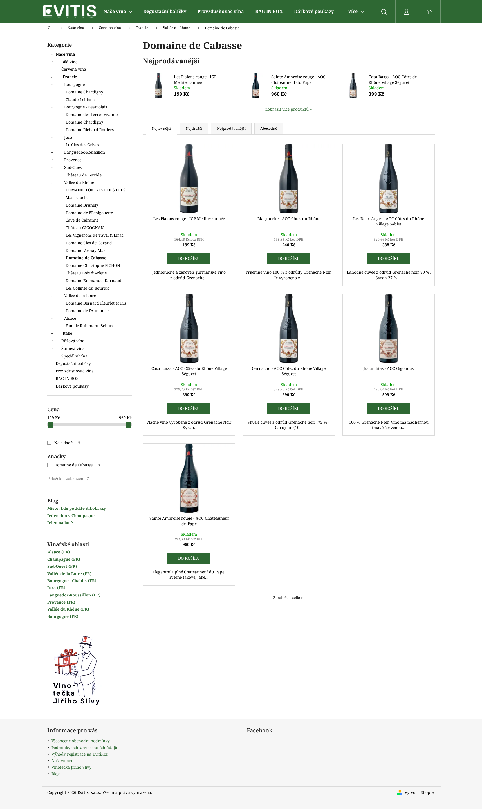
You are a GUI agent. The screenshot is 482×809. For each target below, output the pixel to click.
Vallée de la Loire (80, 295)
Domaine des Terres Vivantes (92, 114)
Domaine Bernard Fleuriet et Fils (96, 303)
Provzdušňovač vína (75, 371)
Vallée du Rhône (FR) (68, 609)
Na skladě (67, 442)
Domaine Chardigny (84, 92)
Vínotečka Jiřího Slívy (71, 767)
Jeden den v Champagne (71, 515)
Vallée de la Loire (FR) (69, 573)
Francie (70, 76)
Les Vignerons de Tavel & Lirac (95, 235)
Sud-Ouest (73, 167)
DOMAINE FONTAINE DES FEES (95, 190)
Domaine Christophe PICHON (93, 265)
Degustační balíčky (73, 363)
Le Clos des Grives (82, 144)
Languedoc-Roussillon (84, 152)
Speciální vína (74, 356)
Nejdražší (194, 128)
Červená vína (73, 69)
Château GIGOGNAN (85, 227)
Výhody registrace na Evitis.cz (79, 754)
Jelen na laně (60, 522)
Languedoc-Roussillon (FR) (74, 595)
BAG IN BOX (67, 378)
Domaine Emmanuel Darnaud (94, 280)
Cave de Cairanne (82, 220)
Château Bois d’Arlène (86, 273)
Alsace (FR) (58, 552)
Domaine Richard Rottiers (90, 129)
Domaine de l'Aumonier (87, 310)
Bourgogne (74, 84)
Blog (55, 773)
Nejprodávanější (231, 128)
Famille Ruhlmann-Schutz (89, 325)
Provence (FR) (61, 602)
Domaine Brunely (82, 205)
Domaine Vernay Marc (86, 250)
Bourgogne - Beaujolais (85, 106)
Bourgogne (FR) (63, 616)
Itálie (67, 333)
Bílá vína (69, 61)
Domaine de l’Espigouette (89, 212)
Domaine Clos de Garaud (89, 242)
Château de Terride (84, 175)
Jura (68, 137)
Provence (72, 159)
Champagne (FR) (63, 559)
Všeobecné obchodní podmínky (80, 740)
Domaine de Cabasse (86, 257)
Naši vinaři (61, 760)
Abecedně (268, 128)
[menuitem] (118, 11)
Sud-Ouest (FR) (62, 566)
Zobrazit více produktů (287, 109)
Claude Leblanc (80, 99)
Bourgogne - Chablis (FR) (72, 580)
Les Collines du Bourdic (87, 288)
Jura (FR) (56, 587)
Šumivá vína (73, 348)
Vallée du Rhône (79, 182)
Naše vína (65, 54)
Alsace (70, 318)
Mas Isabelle (77, 197)
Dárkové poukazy (72, 386)
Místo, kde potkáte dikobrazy (76, 508)
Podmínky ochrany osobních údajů (84, 747)
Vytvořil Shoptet (420, 792)
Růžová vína (72, 340)
